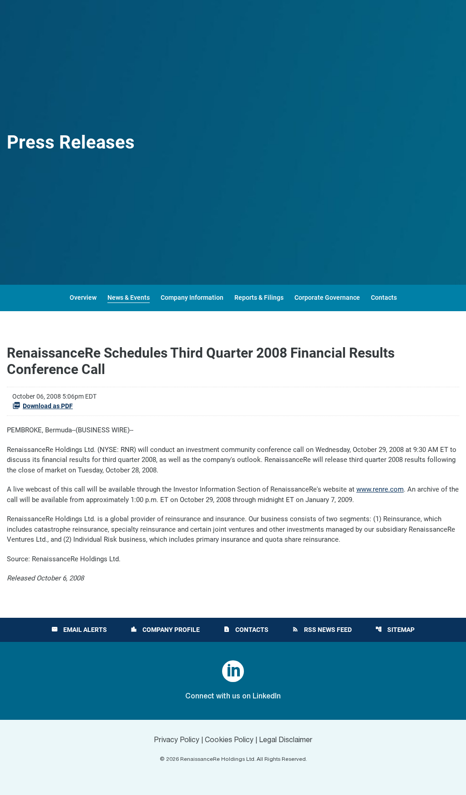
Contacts (384, 297)
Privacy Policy (176, 740)
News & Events (128, 297)
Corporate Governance (327, 297)
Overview (83, 297)
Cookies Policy (229, 740)
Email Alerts (79, 629)
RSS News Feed (322, 629)
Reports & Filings (259, 297)
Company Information (192, 297)
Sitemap (395, 629)
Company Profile (165, 629)
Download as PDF (48, 406)
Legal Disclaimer (286, 740)
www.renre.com (380, 489)
